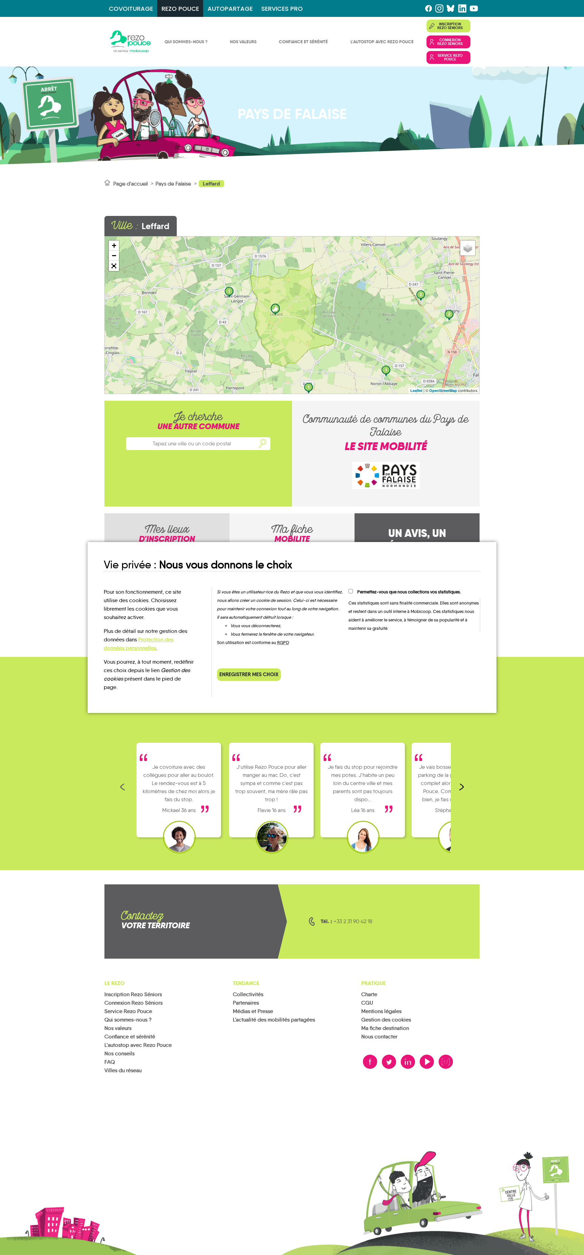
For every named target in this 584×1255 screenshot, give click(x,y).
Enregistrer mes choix (248, 674)
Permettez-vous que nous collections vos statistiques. (409, 591)
